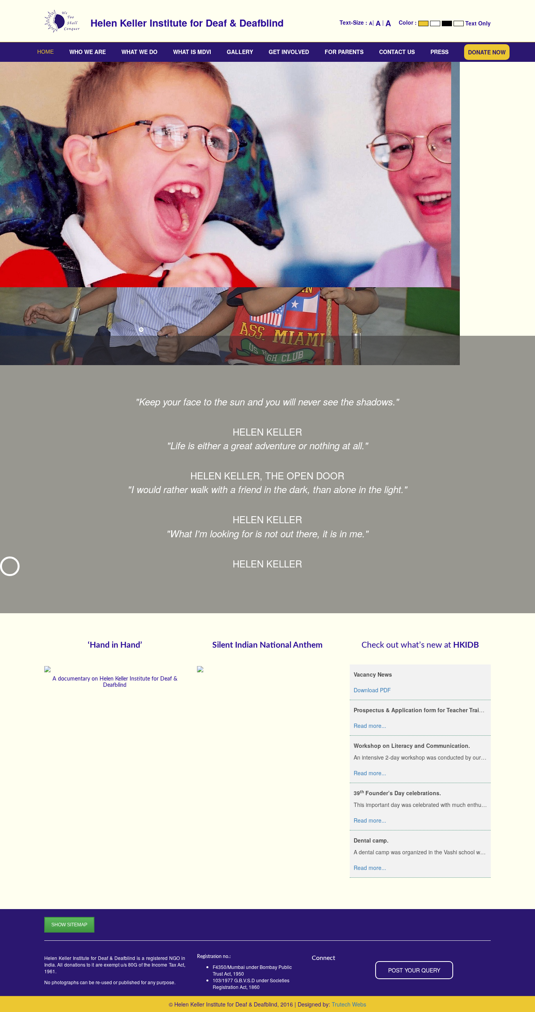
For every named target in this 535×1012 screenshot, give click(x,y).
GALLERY (240, 52)
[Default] (459, 23)
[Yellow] (423, 23)
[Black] (447, 23)
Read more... (60, 273)
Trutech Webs (349, 1004)
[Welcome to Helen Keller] (46, 21)
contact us (397, 52)
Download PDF (372, 690)
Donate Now (487, 52)
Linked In (20, 571)
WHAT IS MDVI (192, 52)
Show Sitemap (69, 924)
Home (45, 52)
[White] (435, 23)
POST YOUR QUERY (414, 970)
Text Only (478, 23)
